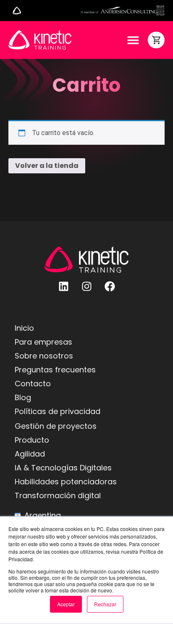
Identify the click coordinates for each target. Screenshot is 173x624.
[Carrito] (156, 40)
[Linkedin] (63, 286)
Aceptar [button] (66, 604)
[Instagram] (86, 286)
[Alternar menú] (17, 10)
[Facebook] (109, 286)
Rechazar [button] (105, 604)
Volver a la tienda (47, 165)
